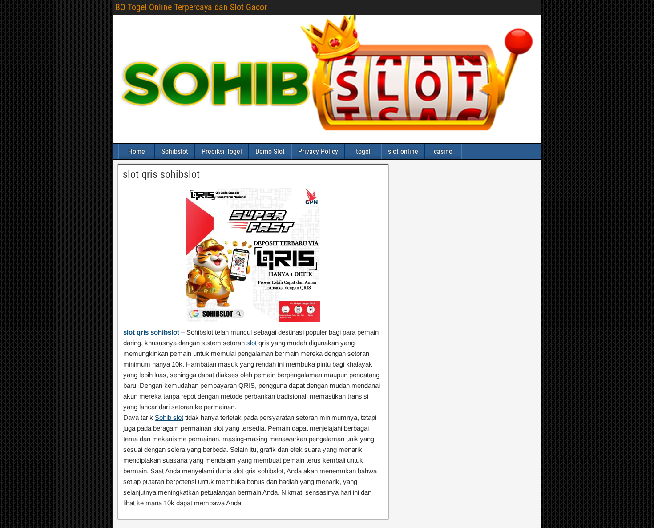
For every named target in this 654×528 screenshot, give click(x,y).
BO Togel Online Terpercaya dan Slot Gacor (191, 7)
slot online (403, 151)
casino (443, 151)
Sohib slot (169, 417)
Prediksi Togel (222, 151)
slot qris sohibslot (161, 174)
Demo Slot (270, 151)
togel (363, 151)
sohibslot (164, 332)
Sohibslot (174, 151)
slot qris (136, 332)
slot (251, 343)
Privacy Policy (318, 151)
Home (136, 151)
